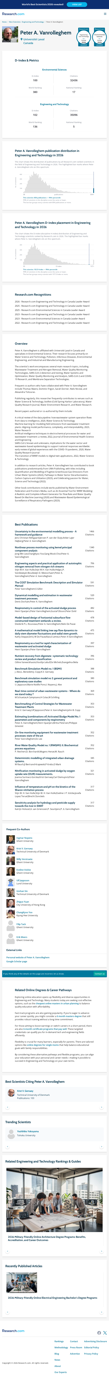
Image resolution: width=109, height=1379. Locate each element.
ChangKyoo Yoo (24, 912)
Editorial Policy (91, 1347)
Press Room (76, 1347)
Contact (74, 1341)
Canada (28, 43)
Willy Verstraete (24, 859)
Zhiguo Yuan (22, 901)
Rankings (59, 1341)
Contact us (100, 973)
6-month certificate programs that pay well (45, 1029)
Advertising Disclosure (95, 1341)
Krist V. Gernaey (24, 848)
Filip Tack (21, 924)
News (57, 1359)
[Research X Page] (105, 1333)
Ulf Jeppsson (22, 880)
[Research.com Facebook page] (99, 1333)
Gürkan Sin (22, 891)
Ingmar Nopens (24, 837)
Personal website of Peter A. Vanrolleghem (27, 957)
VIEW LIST (77, 4)
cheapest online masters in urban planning (57, 1003)
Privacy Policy (91, 1353)
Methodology (61, 1347)
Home (4, 22)
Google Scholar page (16, 961)
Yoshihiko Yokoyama (28, 1131)
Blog (56, 1353)
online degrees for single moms (43, 1044)
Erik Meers (21, 937)
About (57, 1366)
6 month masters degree (69, 1016)
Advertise (75, 1353)
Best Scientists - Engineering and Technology (26, 22)
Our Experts (60, 1372)
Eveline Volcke (23, 869)
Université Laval (34, 39)
